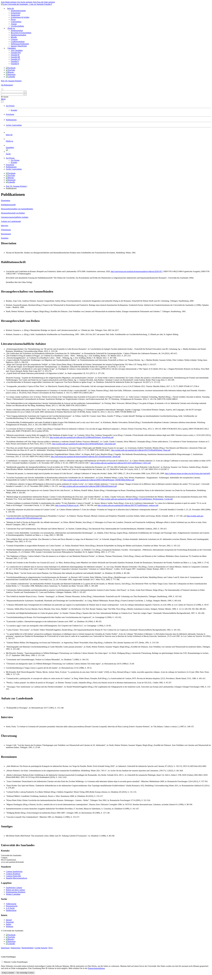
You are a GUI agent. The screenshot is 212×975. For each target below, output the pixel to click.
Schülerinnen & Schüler (20, 17)
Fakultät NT (15, 59)
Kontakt (14, 110)
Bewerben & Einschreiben (21, 33)
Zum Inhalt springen (9, 2)
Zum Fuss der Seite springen (44, 2)
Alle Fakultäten (17, 50)
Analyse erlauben (8, 973)
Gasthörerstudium (18, 42)
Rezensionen (6, 234)
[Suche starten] (25, 92)
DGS (51, 948)
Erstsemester (15, 13)
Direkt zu (11, 28)
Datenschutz (15, 948)
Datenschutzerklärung (96, 968)
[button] (4, 97)
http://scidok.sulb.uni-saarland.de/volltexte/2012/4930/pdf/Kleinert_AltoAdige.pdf (84, 444)
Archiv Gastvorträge (14, 125)
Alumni (14, 24)
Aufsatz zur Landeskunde (11, 221)
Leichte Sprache (41, 948)
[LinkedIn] (10, 77)
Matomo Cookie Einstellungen (16, 962)
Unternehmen (16, 22)
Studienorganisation (18, 35)
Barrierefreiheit (27, 948)
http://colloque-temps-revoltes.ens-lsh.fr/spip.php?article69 (187, 473)
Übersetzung (6, 230)
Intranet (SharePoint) (19, 46)
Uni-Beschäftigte (17, 26)
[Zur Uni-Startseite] (22, 4)
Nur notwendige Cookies (25, 973)
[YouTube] (10, 70)
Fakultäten (12, 48)
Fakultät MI (15, 57)
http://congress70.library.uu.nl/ (67, 505)
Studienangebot (17, 30)
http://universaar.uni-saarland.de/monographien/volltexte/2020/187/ (136, 271)
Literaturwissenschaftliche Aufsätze (14, 217)
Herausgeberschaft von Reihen (13, 213)
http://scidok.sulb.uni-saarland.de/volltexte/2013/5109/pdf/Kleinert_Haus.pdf (140, 450)
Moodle (14, 37)
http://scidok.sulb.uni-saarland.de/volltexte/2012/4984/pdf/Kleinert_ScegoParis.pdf (81, 437)
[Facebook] (10, 68)
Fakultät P (48, 4)
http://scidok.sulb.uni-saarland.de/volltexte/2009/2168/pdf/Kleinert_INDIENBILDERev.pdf (98, 480)
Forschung (10, 114)
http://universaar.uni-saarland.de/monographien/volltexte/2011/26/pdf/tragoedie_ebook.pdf (85, 456)
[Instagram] (10, 74)
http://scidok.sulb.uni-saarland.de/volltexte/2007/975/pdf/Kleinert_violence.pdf (128, 505)
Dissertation (5, 200)
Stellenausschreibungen (20, 44)
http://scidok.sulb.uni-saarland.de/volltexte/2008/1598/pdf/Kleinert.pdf (89, 486)
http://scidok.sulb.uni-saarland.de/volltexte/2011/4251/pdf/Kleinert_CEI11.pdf (121, 463)
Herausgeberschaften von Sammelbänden (17, 209)
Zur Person (10, 106)
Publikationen (11, 120)
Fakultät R (15, 64)
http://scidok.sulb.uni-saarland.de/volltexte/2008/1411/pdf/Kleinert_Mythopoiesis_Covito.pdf (137, 499)
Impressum (5, 948)
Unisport (14, 39)
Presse (13, 19)
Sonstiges (4, 238)
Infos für (10, 8)
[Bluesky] (10, 72)
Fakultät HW (16, 53)
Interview (4, 225)
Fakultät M (15, 55)
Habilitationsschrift (8, 205)
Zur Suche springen (24, 2)
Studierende (15, 15)
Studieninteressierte (18, 11)
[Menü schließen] (2, 101)
